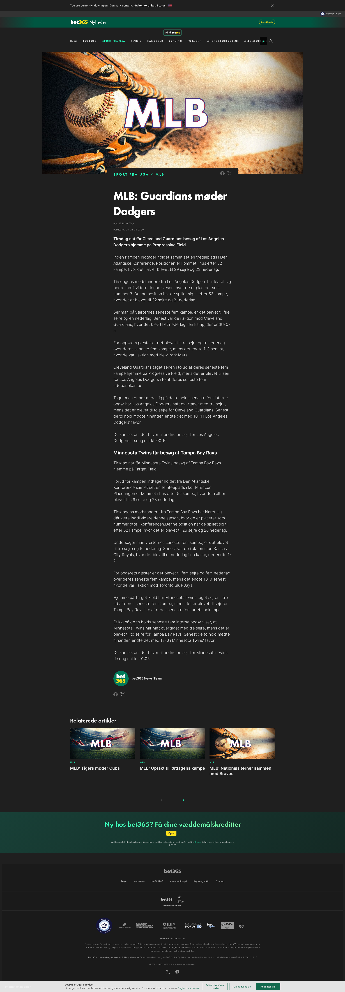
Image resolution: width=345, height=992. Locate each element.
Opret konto (267, 22)
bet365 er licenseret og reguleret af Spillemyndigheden (113, 957)
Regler (198, 842)
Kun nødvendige (242, 986)
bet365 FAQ (157, 881)
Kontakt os (139, 881)
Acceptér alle (268, 986)
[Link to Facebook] (222, 175)
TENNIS (136, 40)
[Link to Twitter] (229, 175)
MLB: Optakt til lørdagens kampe (172, 768)
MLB (160, 174)
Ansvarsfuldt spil (333, 14)
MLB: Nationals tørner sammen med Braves (240, 771)
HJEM (74, 40)
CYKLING (175, 40)
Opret (171, 833)
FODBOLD (90, 40)
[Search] (271, 41)
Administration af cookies (215, 987)
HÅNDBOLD (155, 40)
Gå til (168, 32)
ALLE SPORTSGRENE (258, 40)
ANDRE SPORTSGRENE (223, 40)
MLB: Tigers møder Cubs (95, 768)
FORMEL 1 (195, 40)
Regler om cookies (188, 988)
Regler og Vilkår (201, 881)
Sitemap (220, 881)
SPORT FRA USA (113, 40)
